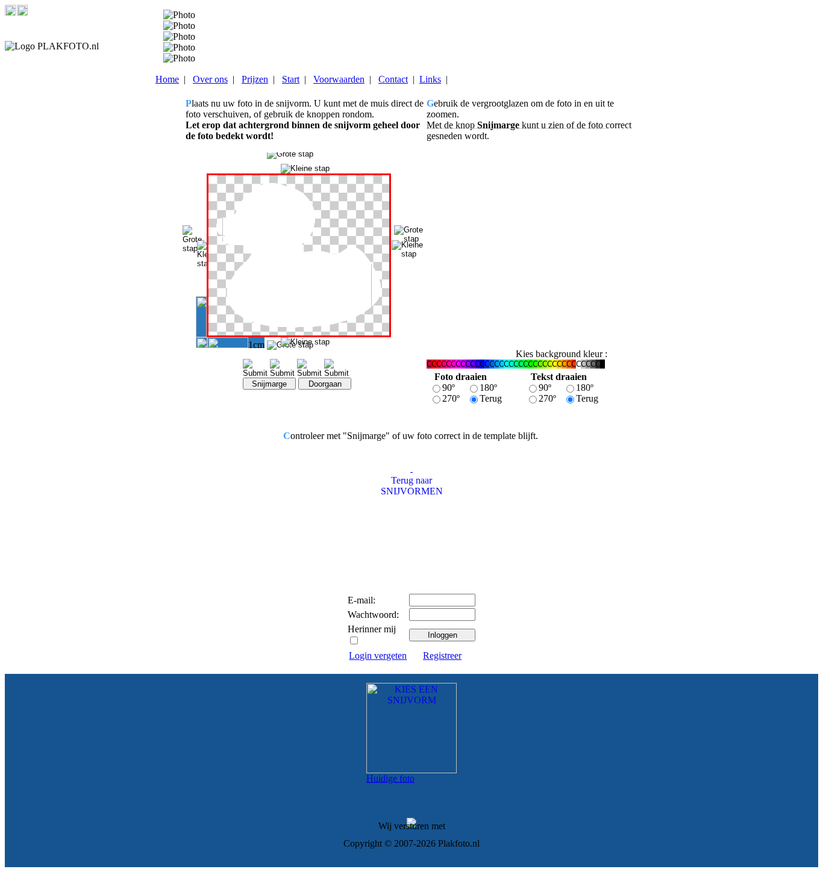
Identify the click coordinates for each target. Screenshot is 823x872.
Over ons (210, 79)
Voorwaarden (339, 79)
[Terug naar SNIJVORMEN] (411, 468)
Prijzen (255, 79)
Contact (393, 79)
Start (290, 79)
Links (430, 79)
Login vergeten (378, 655)
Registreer (442, 655)
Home (167, 79)
